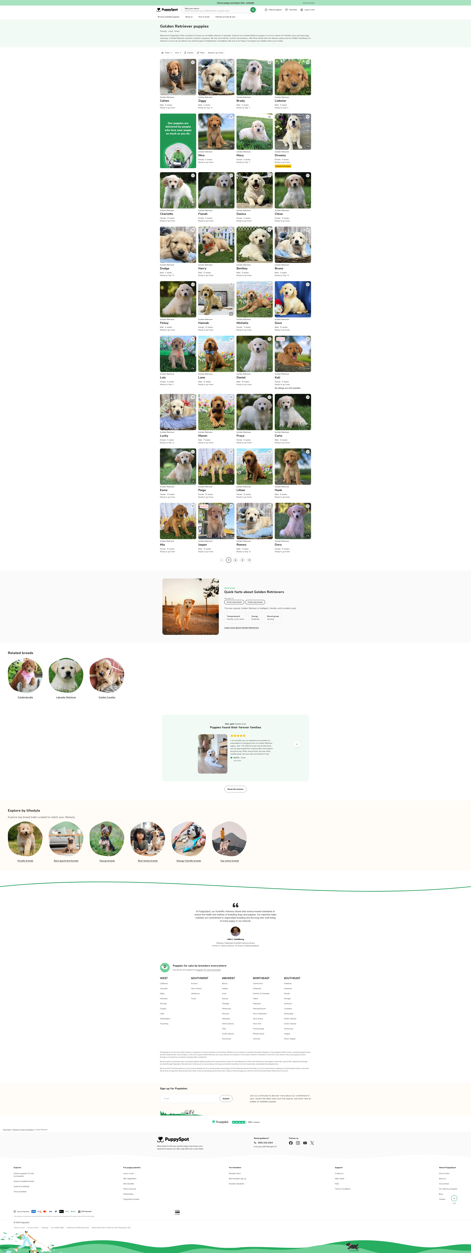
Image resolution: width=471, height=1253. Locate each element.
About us (189, 17)
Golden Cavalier (107, 697)
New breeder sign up (237, 1179)
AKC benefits (128, 1184)
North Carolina (290, 1018)
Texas (193, 998)
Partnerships (128, 1194)
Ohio (224, 1028)
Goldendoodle (25, 697)
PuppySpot (7, 1129)
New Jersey (258, 1018)
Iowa (224, 993)
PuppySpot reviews (131, 1199)
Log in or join (128, 1173)
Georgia (287, 998)
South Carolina (290, 1023)
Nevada (163, 1003)
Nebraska (226, 1018)
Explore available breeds (24, 1181)
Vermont (256, 1038)
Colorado (164, 988)
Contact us (339, 1173)
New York (257, 1023)
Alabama (288, 983)
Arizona (194, 983)
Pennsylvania (258, 1028)
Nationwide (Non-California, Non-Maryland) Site (111, 1228)
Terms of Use (19, 1228)
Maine (255, 998)
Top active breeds (229, 860)
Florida (287, 993)
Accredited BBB (57, 1228)
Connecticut (258, 983)
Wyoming (164, 1023)
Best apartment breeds (66, 860)
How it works (204, 17)
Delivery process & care (225, 17)
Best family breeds (148, 860)
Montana (163, 998)
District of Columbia (261, 993)
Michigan (225, 1003)
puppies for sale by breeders (208, 970)
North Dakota (228, 1023)
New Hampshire (260, 1013)
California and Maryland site (78, 1228)
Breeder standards (236, 1184)
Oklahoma (195, 993)
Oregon (163, 1008)
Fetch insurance (129, 1189)
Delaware (257, 988)
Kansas (225, 998)
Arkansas (288, 988)
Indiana (225, 988)
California (164, 983)
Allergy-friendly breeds (188, 860)
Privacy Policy (33, 1228)
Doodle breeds (25, 860)
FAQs (337, 1184)
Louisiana (288, 1008)
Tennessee (288, 1028)
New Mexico (196, 988)
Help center (339, 1179)
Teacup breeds (107, 860)
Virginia (287, 1033)
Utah (162, 1013)
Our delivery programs (448, 1189)
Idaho (162, 993)
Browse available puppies (168, 17)
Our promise (444, 1184)
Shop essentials (20, 1191)
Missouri (225, 1013)
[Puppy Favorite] (193, 62)
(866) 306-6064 (265, 1142)
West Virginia (289, 1038)
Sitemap (45, 1228)
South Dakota (228, 1033)
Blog (441, 1194)
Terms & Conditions (343, 1189)
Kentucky (288, 1003)
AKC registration (129, 1179)
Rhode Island (258, 1033)
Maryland (257, 1003)
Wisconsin (226, 1038)
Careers (442, 1199)
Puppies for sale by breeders (23, 1129)
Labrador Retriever (66, 697)
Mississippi (288, 1013)
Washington (165, 1018)
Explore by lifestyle (21, 1186)
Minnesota (226, 1008)
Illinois (224, 983)
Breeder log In (235, 1173)
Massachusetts (259, 1008)
